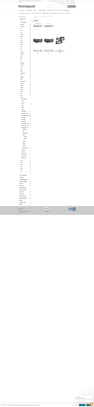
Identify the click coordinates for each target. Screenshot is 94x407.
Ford (21, 50)
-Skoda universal (24, 99)
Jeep (21, 58)
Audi (21, 28)
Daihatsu (21, 42)
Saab (21, 93)
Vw (20, 172)
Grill (23, 131)
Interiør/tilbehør (25, 133)
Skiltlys (25, 138)
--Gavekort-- (21, 177)
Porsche (21, 89)
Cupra (21, 38)
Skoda (21, 97)
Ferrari (21, 46)
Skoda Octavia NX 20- (25, 147)
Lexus (21, 67)
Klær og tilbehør (22, 189)
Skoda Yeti (23, 151)
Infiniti (21, 56)
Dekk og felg (21, 185)
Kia (20, 60)
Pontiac (21, 87)
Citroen (21, 36)
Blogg (50, 1)
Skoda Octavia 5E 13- (25, 127)
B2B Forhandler (69, 3)
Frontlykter (25, 136)
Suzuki (21, 164)
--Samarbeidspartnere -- (23, 179)
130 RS (23, 101)
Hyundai (21, 54)
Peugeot (21, 83)
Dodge (21, 44)
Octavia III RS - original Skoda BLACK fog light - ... (38, 51)
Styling (24, 143)
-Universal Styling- (23, 22)
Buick (21, 32)
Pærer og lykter (22, 196)
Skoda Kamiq (24, 119)
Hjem (34, 16)
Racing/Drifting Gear (23, 198)
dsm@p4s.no (20, 209)
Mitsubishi (22, 77)
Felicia (22, 105)
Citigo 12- (23, 103)
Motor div (24, 141)
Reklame (20, 200)
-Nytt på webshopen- (23, 175)
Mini (21, 75)
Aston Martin (22, 26)
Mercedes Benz (22, 73)
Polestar (21, 85)
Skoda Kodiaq (24, 121)
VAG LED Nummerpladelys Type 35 (60, 51)
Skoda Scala (23, 149)
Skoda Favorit (24, 117)
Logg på (60, 1)
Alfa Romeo (22, 24)
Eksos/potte (24, 129)
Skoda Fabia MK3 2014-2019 (26, 115)
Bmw (21, 30)
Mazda (21, 71)
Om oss (64, 1)
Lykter (23, 135)
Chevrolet (21, 34)
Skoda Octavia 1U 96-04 (25, 123)
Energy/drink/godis (22, 187)
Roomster (23, 109)
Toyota (21, 168)
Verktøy (20, 204)
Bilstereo (21, 183)
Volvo (21, 170)
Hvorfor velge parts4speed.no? (62, 3)
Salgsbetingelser (72, 1)
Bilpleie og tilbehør (23, 181)
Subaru (21, 162)
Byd (21, 20)
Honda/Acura (22, 52)
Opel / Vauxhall (22, 81)
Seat (21, 95)
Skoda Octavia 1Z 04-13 (25, 125)
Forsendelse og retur (55, 1)
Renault (21, 91)
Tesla (21, 166)
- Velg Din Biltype (22, 18)
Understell (24, 145)
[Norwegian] (74, 3)
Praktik (23, 107)
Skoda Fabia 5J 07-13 (25, 113)
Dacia (21, 40)
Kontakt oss (67, 1)
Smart (21, 160)
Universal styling (22, 202)
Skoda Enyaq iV (24, 111)
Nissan (21, 79)
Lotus (21, 69)
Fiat (20, 48)
